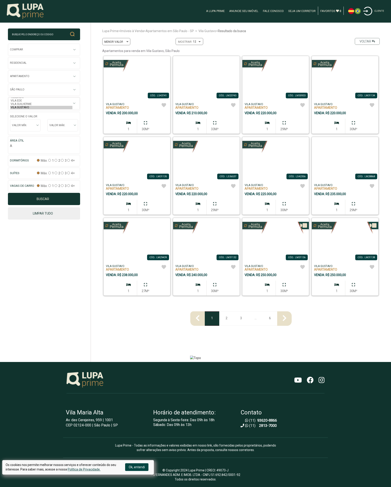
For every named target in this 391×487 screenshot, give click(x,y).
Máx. (44, 160)
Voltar (366, 41)
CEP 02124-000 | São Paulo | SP (92, 425)
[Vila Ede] (41, 100)
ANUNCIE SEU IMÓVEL (243, 11)
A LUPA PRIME (215, 11)
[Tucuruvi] (41, 97)
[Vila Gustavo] (41, 107)
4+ (72, 160)
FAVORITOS (330, 11)
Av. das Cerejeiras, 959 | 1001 (89, 420)
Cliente (379, 10)
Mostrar (185, 41)
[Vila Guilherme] (41, 104)
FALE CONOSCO (273, 11)
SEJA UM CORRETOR (302, 11)
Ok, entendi (137, 467)
